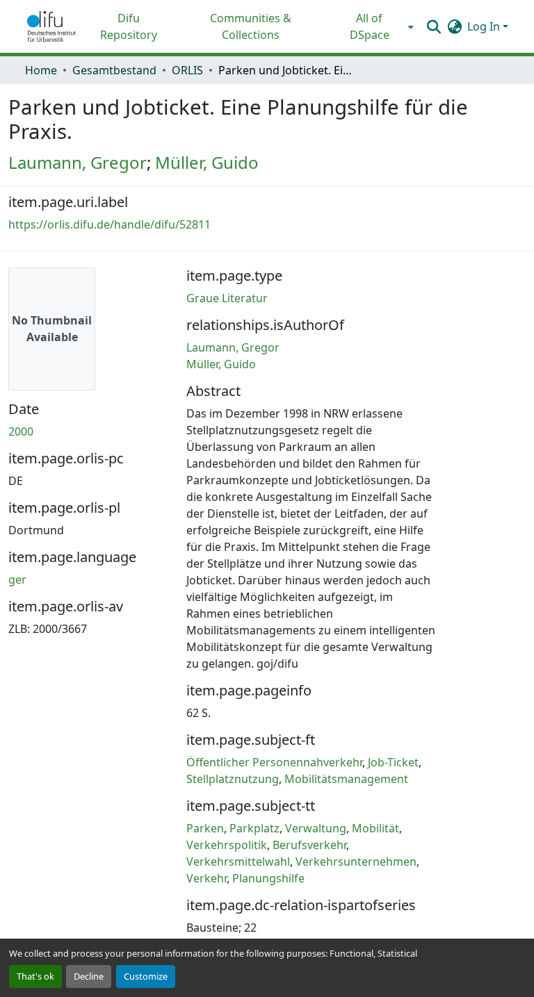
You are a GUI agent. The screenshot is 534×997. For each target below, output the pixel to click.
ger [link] (17, 579)
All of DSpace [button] (369, 26)
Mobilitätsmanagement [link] (346, 778)
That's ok (35, 976)
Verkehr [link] (206, 878)
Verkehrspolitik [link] (226, 844)
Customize (146, 976)
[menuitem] (374, 26)
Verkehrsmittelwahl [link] (238, 861)
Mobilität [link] (375, 828)
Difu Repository (128, 26)
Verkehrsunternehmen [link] (356, 861)
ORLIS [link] (187, 70)
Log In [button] (485, 26)
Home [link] (41, 70)
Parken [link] (205, 828)
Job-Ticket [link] (393, 762)
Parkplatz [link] (254, 828)
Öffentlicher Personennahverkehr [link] (274, 762)
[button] (51, 26)
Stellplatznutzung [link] (232, 778)
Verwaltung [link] (315, 828)
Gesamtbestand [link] (114, 70)
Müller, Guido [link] (207, 162)
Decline (89, 976)
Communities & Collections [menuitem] (250, 26)
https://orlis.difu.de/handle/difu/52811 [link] (109, 224)
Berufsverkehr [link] (309, 844)
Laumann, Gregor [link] (77, 162)
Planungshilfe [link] (268, 878)
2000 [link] (20, 431)
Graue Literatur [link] (227, 298)
